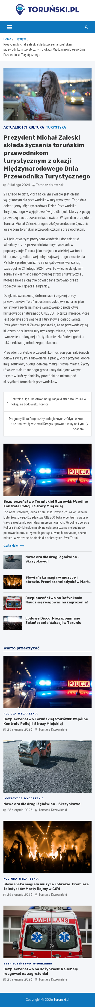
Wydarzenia (28, 713)
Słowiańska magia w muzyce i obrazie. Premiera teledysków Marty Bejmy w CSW (58, 581)
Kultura (36, 127)
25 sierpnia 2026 (20, 730)
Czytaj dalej (11, 545)
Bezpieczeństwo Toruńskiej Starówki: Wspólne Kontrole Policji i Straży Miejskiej (45, 503)
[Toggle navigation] (9, 27)
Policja (9, 713)
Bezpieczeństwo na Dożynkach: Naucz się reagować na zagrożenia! (56, 600)
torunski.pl (61, 1000)
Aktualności (15, 127)
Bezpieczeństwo (17, 963)
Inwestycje (12, 798)
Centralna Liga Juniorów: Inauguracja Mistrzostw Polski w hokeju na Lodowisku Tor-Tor (48, 401)
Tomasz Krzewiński (50, 185)
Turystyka (56, 127)
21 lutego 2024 (18, 185)
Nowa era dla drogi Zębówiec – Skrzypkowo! (42, 804)
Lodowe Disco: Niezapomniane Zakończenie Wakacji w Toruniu (53, 620)
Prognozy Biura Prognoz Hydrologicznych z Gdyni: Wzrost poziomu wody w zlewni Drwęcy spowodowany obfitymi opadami (46, 424)
